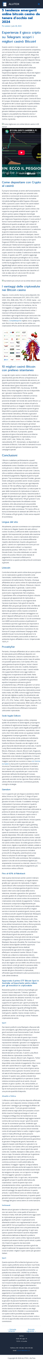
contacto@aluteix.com (23, 1350)
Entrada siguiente (31, 1330)
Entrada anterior (12, 1330)
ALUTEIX (14, 4)
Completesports (15, 321)
